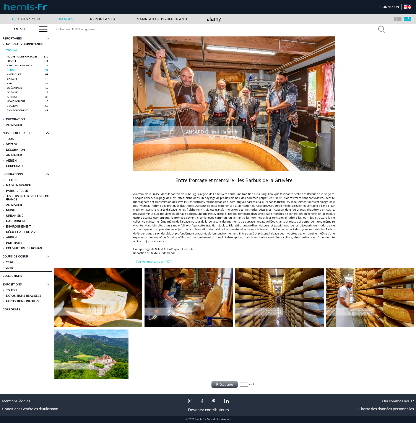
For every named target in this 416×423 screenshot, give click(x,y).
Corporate (15, 166)
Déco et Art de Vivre (22, 232)
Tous (10, 139)
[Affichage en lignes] (407, 19)
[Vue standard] (397, 19)
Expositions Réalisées (23, 295)
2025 (9, 267)
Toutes (11, 180)
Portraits (14, 242)
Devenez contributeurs (208, 409)
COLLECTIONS (12, 275)
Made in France (18, 185)
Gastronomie (16, 221)
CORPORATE (11, 309)
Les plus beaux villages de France (27, 198)
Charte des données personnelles (386, 409)
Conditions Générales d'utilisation (30, 409)
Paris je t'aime (17, 190)
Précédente (224, 384)
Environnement (18, 226)
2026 (9, 262)
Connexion (389, 7)
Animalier (14, 155)
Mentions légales (16, 401)
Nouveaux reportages (24, 44)
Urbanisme (14, 215)
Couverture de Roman (24, 248)
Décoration (15, 149)
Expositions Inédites (22, 301)
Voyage (12, 144)
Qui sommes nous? (398, 401)
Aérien (11, 160)
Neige (10, 210)
